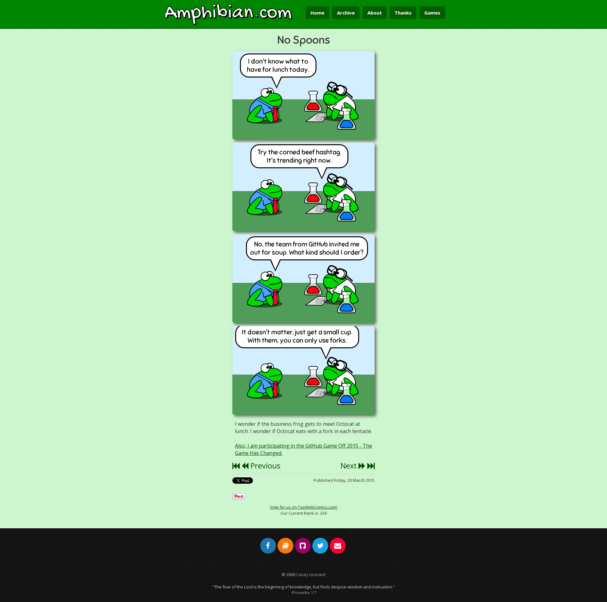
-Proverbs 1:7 (303, 592)
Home (317, 12)
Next (349, 466)
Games (432, 12)
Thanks (403, 12)
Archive (346, 12)
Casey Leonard (310, 574)
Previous (264, 466)
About (374, 12)
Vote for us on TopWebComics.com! (303, 507)
